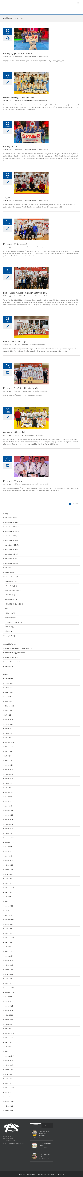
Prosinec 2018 (9, 988)
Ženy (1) (9, 631)
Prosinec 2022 (9, 838)
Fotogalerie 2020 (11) (12, 536)
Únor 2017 (8, 1079)
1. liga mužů (8, 197)
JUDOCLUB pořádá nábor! (45, 1145)
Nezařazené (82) (10, 572)
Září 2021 (8, 897)
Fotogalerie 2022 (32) (12, 545)
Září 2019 (8, 947)
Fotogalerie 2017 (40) (12, 522)
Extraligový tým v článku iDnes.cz (18, 53)
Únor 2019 (8, 979)
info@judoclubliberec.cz (16, 1143)
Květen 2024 (9, 770)
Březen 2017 (9, 1074)
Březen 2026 (9, 692)
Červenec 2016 (9, 1101)
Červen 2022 (9, 860)
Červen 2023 (9, 815)
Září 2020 (8, 910)
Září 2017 (8, 1047)
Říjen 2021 (8, 892)
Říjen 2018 (8, 997)
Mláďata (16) (10, 595)
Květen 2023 (9, 820)
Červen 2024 (9, 765)
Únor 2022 (8, 879)
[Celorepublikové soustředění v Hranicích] (34, 1133)
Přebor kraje (9, 666)
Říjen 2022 (8, 847)
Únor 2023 (8, 833)
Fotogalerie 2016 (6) (11, 518)
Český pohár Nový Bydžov (13, 662)
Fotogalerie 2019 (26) (12, 531)
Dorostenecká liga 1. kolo (14, 432)
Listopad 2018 (9, 992)
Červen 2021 (9, 906)
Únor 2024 (8, 783)
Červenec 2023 (9, 810)
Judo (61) (8, 568)
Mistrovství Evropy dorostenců (15, 653)
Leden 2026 (8, 701)
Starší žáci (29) (11, 618)
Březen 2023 (9, 829)
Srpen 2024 (8, 760)
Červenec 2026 (9, 679)
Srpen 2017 (8, 1051)
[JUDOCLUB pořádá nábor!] (34, 1145)
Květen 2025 (9, 724)
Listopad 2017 (9, 1038)
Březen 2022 (9, 874)
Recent (47, 1126)
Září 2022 (8, 851)
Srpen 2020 (8, 915)
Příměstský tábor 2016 (44, 1155)
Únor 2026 (8, 697)
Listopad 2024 (9, 747)
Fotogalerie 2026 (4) (11, 563)
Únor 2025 (8, 733)
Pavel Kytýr (8, 56)
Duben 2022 (9, 870)
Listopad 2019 (9, 938)
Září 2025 (8, 715)
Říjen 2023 (8, 797)
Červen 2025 (9, 720)
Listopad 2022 (9, 842)
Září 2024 (8, 756)
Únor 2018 (8, 1024)
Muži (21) (9, 608)
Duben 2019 (9, 970)
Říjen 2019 (8, 942)
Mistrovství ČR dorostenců (15, 244)
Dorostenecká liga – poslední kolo (18, 97)
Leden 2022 (8, 883)
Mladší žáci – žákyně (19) (14, 604)
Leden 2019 (8, 983)
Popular (35, 1125)
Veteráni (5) (10, 627)
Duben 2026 (9, 688)
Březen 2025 (9, 729)
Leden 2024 (8, 788)
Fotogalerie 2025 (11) (12, 559)
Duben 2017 (9, 1070)
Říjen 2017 (8, 1042)
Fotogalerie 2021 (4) (11, 540)
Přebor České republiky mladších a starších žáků (25, 292)
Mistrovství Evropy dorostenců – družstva (18, 648)
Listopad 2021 (9, 888)
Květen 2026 (9, 683)
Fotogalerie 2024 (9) (11, 554)
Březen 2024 (9, 779)
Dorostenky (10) (11, 586)
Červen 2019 (9, 960)
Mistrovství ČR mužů (12, 481)
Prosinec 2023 (9, 792)
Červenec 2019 (9, 956)
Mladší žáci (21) (11, 599)
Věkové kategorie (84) (12, 577)
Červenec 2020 (9, 920)
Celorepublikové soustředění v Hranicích (44, 1133)
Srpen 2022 (8, 856)
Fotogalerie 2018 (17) (12, 527)
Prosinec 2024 (9, 742)
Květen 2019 (9, 965)
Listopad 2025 (9, 706)
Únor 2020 (8, 929)
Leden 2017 (8, 1083)
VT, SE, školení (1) (10, 636)
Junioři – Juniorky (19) (13, 590)
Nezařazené (28, 56)
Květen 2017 (9, 1065)
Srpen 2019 (8, 951)
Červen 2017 (9, 1061)
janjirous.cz (61, 1174)
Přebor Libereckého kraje (14, 341)
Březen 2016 (9, 1111)
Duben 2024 (9, 774)
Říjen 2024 (8, 751)
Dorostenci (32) (11, 581)
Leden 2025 (8, 738)
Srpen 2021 (8, 901)
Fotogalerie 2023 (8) (11, 550)
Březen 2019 (9, 974)
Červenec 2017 (9, 1056)
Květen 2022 (9, 865)
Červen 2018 (9, 1006)
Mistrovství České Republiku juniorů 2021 (22, 388)
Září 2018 (8, 1001)
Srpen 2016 (8, 1097)
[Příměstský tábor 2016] (34, 1156)
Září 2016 (8, 1092)
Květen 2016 (9, 1106)
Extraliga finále (10, 146)
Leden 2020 (8, 933)
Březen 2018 (9, 1020)
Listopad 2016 (9, 1088)
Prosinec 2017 (9, 1033)
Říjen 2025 (8, 710)
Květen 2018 (9, 1011)
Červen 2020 (9, 924)
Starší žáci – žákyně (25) (14, 622)
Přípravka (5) (10, 613)
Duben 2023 (9, 824)
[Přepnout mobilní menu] (78, 3)
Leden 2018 (8, 1029)
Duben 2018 (9, 1015)
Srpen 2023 (8, 806)
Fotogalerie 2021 (26, 391)
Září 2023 (8, 801)
